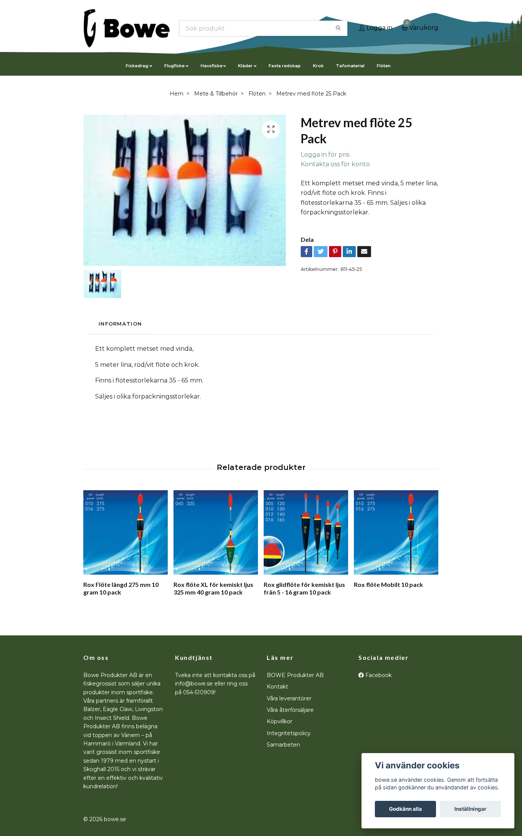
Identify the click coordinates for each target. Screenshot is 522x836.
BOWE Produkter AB (295, 675)
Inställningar (470, 809)
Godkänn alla (405, 809)
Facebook (378, 675)
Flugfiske (174, 65)
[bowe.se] (127, 28)
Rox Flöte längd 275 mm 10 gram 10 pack (121, 588)
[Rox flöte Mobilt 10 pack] (396, 532)
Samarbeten (283, 744)
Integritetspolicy (289, 733)
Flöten (384, 65)
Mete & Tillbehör (216, 93)
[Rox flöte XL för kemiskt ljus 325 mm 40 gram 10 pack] (215, 532)
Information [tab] (120, 324)
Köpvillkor (279, 721)
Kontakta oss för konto (335, 164)
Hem (176, 93)
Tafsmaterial (350, 65)
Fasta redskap (285, 65)
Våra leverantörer (289, 698)
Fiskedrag (137, 65)
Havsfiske (211, 65)
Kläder (245, 65)
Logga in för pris (325, 154)
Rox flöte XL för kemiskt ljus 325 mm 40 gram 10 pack (213, 588)
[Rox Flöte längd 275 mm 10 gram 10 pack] (125, 532)
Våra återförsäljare (290, 709)
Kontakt (277, 686)
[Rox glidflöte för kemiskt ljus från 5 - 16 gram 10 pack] (306, 532)
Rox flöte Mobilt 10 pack (388, 584)
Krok (318, 65)
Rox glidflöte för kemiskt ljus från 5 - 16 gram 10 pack (304, 588)
